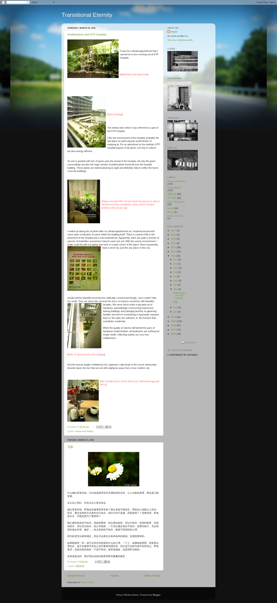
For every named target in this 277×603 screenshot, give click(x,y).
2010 (174, 317)
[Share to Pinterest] (110, 427)
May (175, 280)
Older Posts (152, 575)
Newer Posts (76, 575)
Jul (175, 276)
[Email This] (97, 427)
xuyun (174, 31)
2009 (174, 321)
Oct (175, 264)
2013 (174, 247)
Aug (175, 272)
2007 (174, 330)
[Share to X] (103, 427)
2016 (174, 235)
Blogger (156, 595)
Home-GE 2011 (175, 216)
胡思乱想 (79, 566)
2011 (173, 256)
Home (114, 575)
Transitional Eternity (87, 15)
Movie (170, 212)
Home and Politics (84, 431)
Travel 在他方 (174, 188)
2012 (174, 251)
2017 (174, 230)
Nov (175, 259)
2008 (174, 325)
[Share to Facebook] (107, 427)
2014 (174, 243)
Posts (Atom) (87, 582)
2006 (174, 334)
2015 (174, 239)
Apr (175, 285)
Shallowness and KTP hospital (86, 34)
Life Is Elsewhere (176, 202)
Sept (176, 268)
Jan (175, 312)
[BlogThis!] (100, 427)
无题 (70, 446)
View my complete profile (180, 40)
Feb (175, 307)
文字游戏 (171, 198)
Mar (175, 289)
